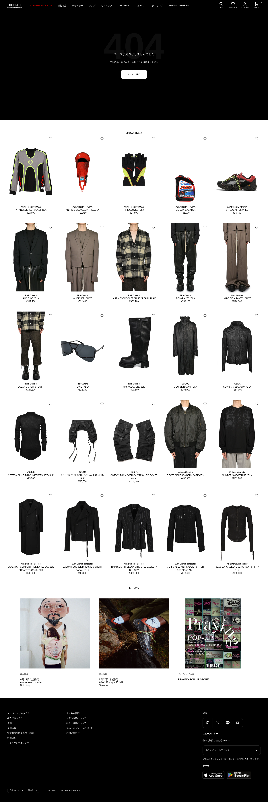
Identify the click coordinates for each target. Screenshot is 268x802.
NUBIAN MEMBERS (179, 5)
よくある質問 (72, 713)
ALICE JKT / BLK (31, 298)
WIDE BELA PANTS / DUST (237, 298)
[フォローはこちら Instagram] (208, 723)
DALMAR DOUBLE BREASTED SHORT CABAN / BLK (82, 568)
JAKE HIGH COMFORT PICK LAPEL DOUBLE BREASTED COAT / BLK (31, 568)
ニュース (139, 5)
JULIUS (185, 384)
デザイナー (77, 5)
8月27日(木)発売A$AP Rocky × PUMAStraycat (111, 682)
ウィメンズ (106, 5)
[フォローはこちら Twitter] (218, 723)
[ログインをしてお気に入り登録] (50, 139)
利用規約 (11, 738)
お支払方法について (76, 718)
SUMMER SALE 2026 (41, 5)
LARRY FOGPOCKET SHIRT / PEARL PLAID (134, 298)
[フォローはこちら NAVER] (238, 723)
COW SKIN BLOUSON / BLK (237, 387)
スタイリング (156, 5)
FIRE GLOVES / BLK (134, 210)
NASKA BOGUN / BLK (134, 387)
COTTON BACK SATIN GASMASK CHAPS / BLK (82, 477)
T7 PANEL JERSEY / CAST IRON (30, 210)
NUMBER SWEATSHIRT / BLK (237, 475)
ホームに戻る (134, 74)
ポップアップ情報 (186, 674)
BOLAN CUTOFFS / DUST (31, 387)
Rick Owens (31, 295)
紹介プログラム (15, 718)
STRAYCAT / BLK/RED (237, 210)
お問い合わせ (72, 733)
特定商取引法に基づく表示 (20, 733)
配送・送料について (76, 723)
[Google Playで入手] (239, 774)
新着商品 (62, 5)
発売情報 (24, 674)
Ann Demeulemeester (31, 564)
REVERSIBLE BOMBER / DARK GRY (185, 475)
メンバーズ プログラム (18, 713)
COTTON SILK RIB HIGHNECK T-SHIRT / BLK (31, 475)
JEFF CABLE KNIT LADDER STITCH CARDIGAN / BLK (185, 568)
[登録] (255, 750)
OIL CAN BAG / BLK (185, 210)
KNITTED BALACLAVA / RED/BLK (82, 210)
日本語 (31, 790)
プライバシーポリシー (18, 742)
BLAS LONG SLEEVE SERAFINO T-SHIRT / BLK (237, 568)
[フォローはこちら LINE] (228, 723)
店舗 (9, 723)
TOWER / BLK (82, 387)
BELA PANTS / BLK (185, 298)
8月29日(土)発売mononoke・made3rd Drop (31, 682)
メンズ (92, 5)
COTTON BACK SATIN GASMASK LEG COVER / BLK (134, 477)
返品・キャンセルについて (79, 728)
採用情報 (11, 728)
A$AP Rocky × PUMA (31, 207)
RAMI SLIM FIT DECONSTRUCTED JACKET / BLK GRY (134, 568)
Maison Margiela (185, 472)
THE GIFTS (123, 5)
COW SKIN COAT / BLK (185, 387)
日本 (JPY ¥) (15, 790)
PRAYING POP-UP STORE (193, 679)
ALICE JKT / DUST (82, 298)
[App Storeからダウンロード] (213, 774)
